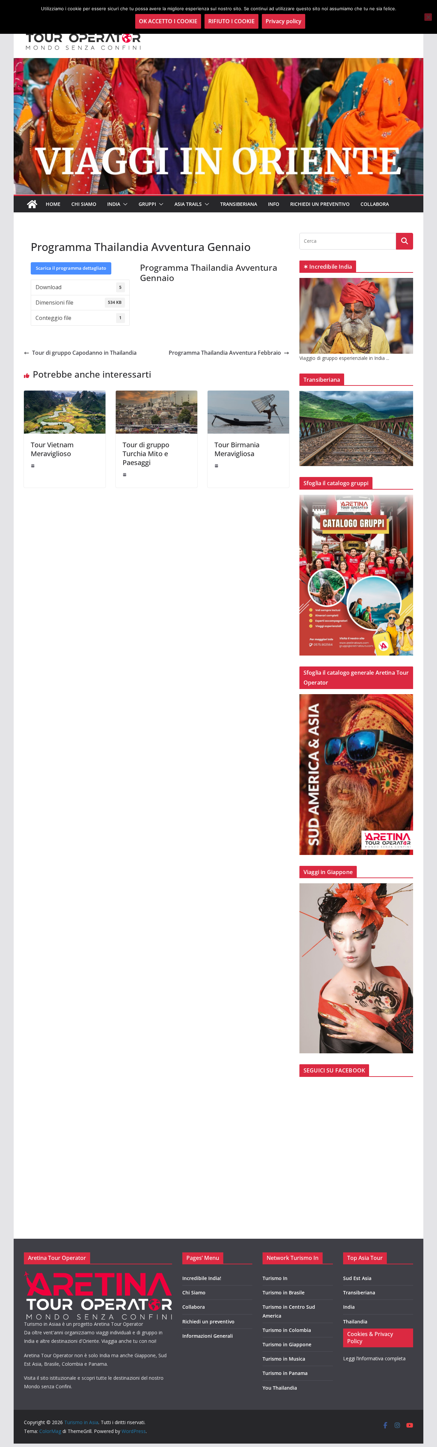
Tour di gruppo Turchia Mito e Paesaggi (146, 453)
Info (273, 204)
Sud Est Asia (357, 1278)
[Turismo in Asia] (32, 204)
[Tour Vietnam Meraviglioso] (64, 395)
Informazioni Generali (207, 1336)
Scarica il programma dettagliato (71, 268)
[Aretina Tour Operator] (98, 1275)
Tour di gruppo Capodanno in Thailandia (84, 352)
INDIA (113, 204)
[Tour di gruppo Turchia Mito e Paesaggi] (156, 395)
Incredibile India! (201, 1278)
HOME (53, 204)
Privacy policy (283, 21)
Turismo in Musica (284, 1358)
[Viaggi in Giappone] (356, 887)
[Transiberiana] (356, 395)
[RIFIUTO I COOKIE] (428, 17)
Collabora (375, 204)
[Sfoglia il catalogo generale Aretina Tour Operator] (356, 698)
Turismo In (275, 1278)
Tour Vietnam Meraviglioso (52, 449)
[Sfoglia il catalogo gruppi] (356, 499)
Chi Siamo (83, 204)
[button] (124, 204)
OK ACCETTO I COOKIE (168, 21)
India (349, 1307)
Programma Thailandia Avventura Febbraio (225, 352)
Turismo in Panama (285, 1373)
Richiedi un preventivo (320, 204)
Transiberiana (238, 204)
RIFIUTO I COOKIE (231, 21)
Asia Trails (188, 204)
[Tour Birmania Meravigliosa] (248, 395)
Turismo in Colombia (287, 1330)
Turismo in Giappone (287, 1344)
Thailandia (355, 1321)
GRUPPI (147, 204)
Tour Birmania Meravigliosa (236, 449)
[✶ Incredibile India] (356, 282)
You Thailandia (280, 1388)
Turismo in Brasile (284, 1292)
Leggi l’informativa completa (374, 1358)
